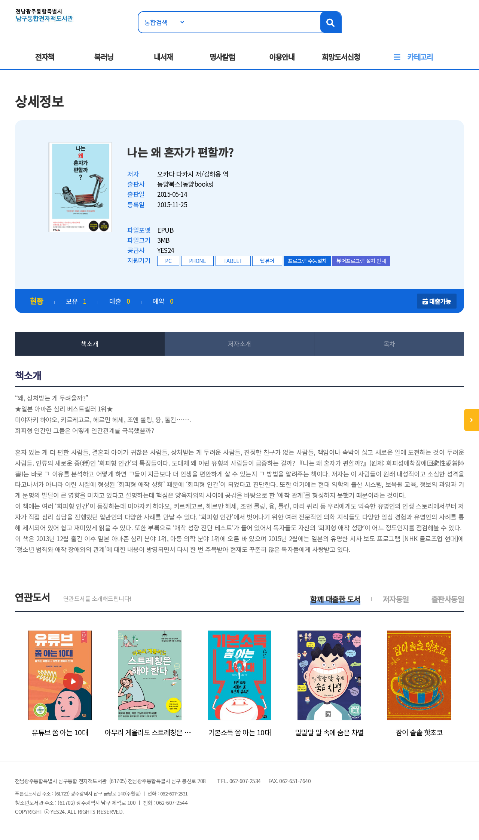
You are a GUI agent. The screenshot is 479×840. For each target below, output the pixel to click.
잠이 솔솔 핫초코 (419, 732)
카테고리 (420, 56)
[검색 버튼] (330, 22)
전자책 (44, 56)
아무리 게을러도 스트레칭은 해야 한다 (150, 732)
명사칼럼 (222, 56)
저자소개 (239, 343)
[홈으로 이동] (44, 14)
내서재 (163, 56)
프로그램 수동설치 (307, 260)
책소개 (89, 343)
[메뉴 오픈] (471, 420)
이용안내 (282, 56)
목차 (389, 343)
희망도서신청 (341, 56)
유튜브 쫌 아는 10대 (60, 732)
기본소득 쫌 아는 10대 (239, 732)
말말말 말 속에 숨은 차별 (329, 732)
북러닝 (103, 56)
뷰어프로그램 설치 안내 (361, 260)
